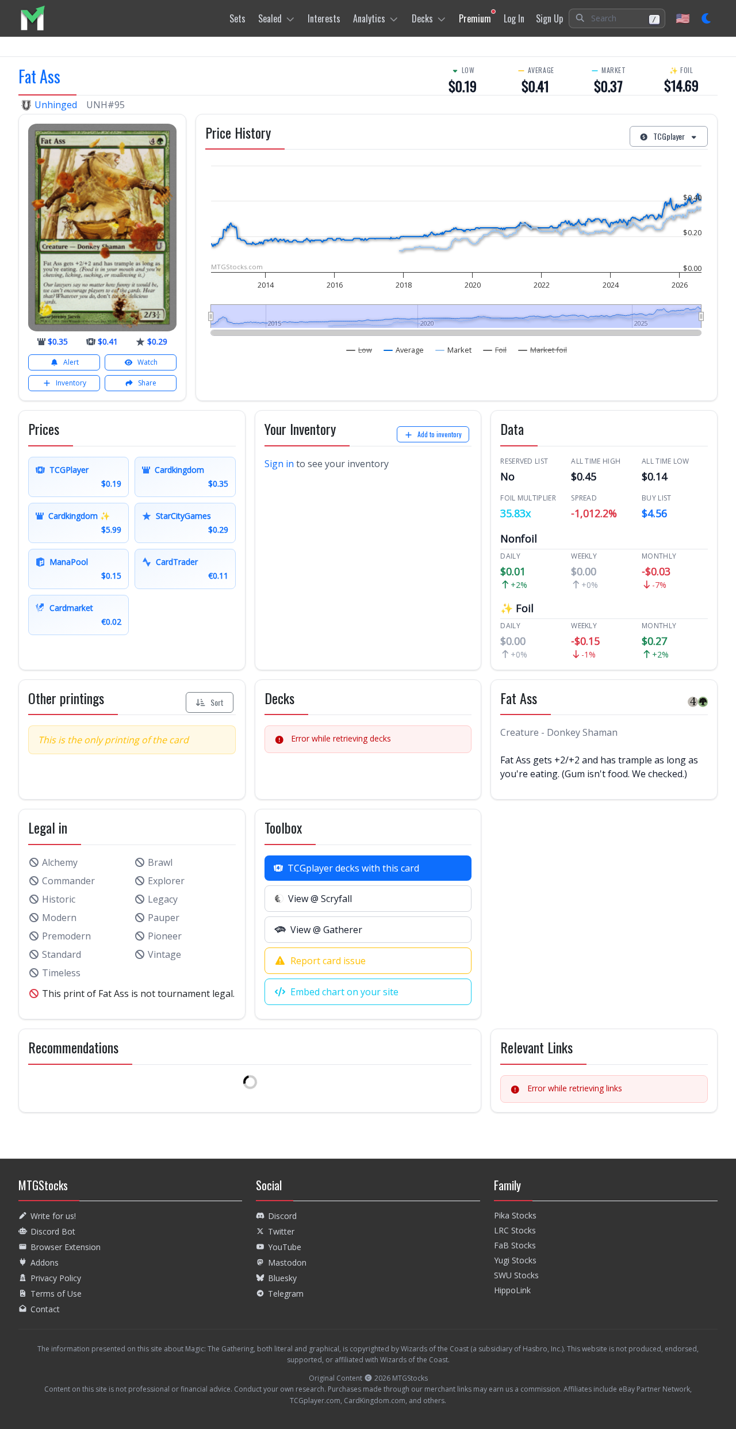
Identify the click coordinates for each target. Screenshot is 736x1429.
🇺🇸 (683, 18)
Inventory (71, 383)
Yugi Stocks (515, 1260)
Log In (514, 18)
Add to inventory (439, 434)
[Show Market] (453, 350)
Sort (217, 702)
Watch (147, 362)
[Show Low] (359, 350)
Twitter (281, 1231)
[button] (617, 18)
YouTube (284, 1246)
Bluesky (282, 1278)
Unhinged (55, 104)
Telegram (286, 1293)
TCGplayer (669, 136)
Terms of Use (56, 1293)
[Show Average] (404, 350)
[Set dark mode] (707, 18)
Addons (44, 1262)
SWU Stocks (516, 1275)
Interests (324, 18)
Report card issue (328, 960)
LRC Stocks (515, 1230)
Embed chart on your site (344, 991)
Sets (237, 18)
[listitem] (32, 18)
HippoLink (512, 1290)
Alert (71, 362)
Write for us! (53, 1215)
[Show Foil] (495, 350)
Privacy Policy (55, 1278)
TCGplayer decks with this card (353, 868)
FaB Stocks (515, 1245)
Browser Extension (65, 1246)
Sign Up (549, 18)
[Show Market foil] (543, 350)
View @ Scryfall (320, 898)
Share (147, 383)
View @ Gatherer (326, 929)
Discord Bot (52, 1231)
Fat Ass (39, 76)
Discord (282, 1215)
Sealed (270, 18)
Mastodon (287, 1262)
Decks (422, 18)
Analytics (369, 18)
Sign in (279, 463)
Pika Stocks (515, 1215)
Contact (45, 1309)
